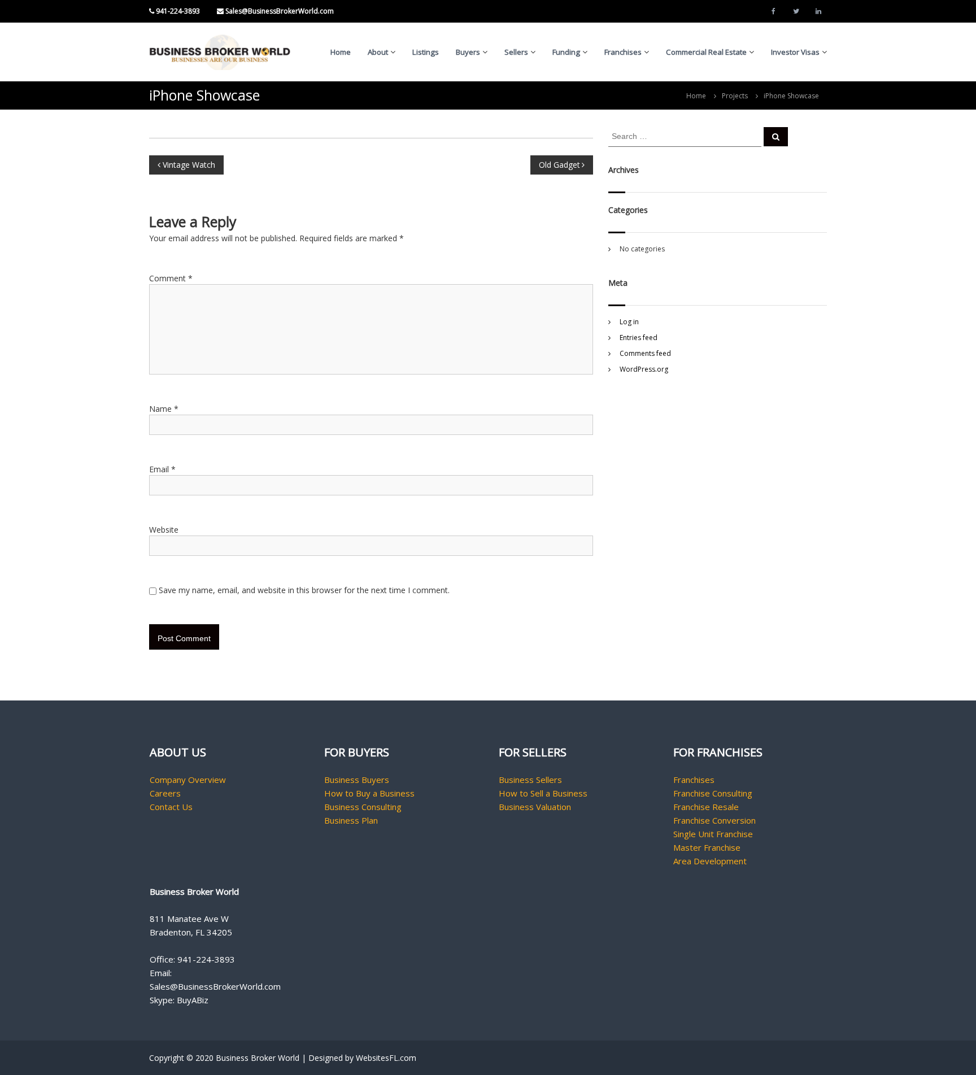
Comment (171, 278)
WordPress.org (644, 369)
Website (163, 529)
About (378, 52)
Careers (165, 793)
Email (162, 469)
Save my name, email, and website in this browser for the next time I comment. (304, 590)
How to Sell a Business (543, 793)
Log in (629, 322)
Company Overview (188, 779)
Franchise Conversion (714, 820)
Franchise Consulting (712, 793)
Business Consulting (363, 806)
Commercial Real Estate (706, 52)
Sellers (516, 52)
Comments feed (645, 353)
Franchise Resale (706, 806)
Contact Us (171, 806)
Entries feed (638, 337)
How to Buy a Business (369, 793)
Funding (566, 52)
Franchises (623, 52)
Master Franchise (706, 847)
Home (340, 52)
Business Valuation (535, 806)
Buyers (468, 52)
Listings (425, 52)
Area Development (710, 861)
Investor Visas (795, 52)
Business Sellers (530, 779)
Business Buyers (356, 779)
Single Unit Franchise (713, 833)
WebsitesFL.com (386, 1057)
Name (163, 408)
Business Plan (351, 820)
